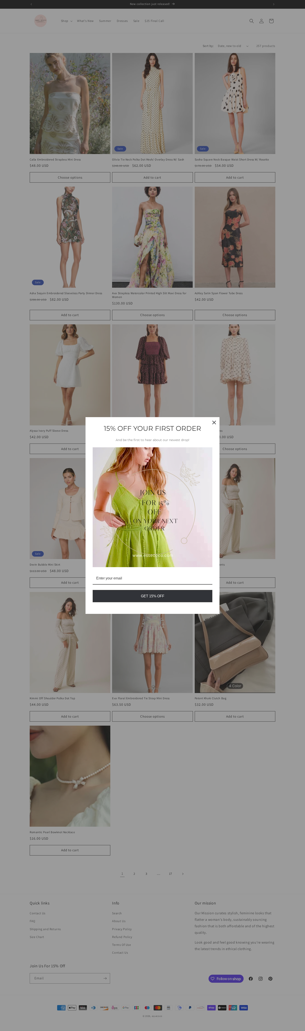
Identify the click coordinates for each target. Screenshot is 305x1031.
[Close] (214, 422)
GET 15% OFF (152, 596)
